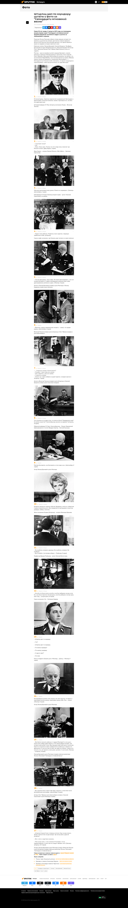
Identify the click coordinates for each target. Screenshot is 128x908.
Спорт (102, 878)
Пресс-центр (56, 890)
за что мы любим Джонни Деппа (65, 859)
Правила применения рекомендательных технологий (33, 892)
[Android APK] (102, 897)
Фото (36, 868)
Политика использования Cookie (98, 890)
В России (52, 878)
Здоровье (84, 878)
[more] (73, 96)
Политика (58, 878)
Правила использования (32, 890)
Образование (92, 878)
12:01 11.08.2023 (37, 24)
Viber (36, 854)
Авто (98, 878)
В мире (79, 878)
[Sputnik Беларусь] (29, 3)
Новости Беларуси (44, 878)
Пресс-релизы (48, 890)
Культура (52, 868)
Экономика (66, 878)
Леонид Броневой (59, 868)
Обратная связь (49, 892)
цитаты (45, 870)
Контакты (42, 890)
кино (42, 870)
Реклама (72, 890)
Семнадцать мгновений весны (43, 868)
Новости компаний (64, 890)
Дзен (54, 854)
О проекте (23, 890)
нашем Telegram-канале (67, 853)
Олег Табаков (37, 870)
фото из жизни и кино (66, 861)
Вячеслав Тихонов (67, 868)
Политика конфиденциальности (82, 890)
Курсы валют (73, 878)
